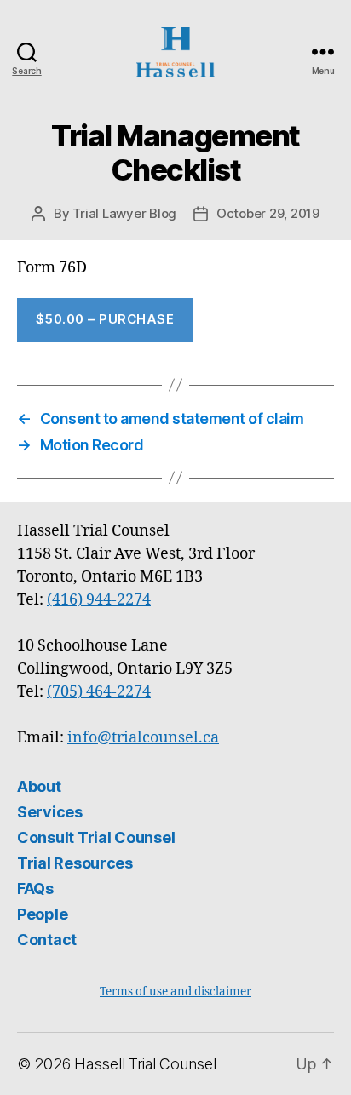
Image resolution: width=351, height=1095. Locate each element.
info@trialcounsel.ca (143, 738)
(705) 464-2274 (99, 692)
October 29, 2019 (267, 213)
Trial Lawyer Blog (124, 213)
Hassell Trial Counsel (145, 1064)
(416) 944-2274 (99, 600)
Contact (47, 940)
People (42, 914)
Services (50, 812)
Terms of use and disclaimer (175, 991)
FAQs (35, 888)
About (39, 786)
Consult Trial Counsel (96, 837)
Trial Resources (75, 863)
